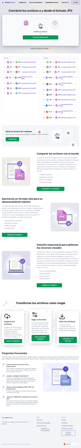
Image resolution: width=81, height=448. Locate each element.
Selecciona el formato (40, 338)
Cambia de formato (14, 235)
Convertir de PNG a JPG (68, 62)
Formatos (22, 2)
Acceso (75, 2)
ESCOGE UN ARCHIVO (40, 37)
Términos (39, 420)
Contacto (65, 2)
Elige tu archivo (13, 341)
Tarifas (63, 420)
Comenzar (12, 139)
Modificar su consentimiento (45, 429)
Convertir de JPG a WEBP (26, 77)
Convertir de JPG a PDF (29, 67)
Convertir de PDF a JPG (68, 67)
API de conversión (35, 2)
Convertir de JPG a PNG (28, 62)
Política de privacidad (43, 423)
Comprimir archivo (52, 2)
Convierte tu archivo (50, 189)
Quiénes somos (41, 426)
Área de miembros (68, 433)
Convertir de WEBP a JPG (67, 77)
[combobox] (70, 444)
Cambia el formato (49, 285)
